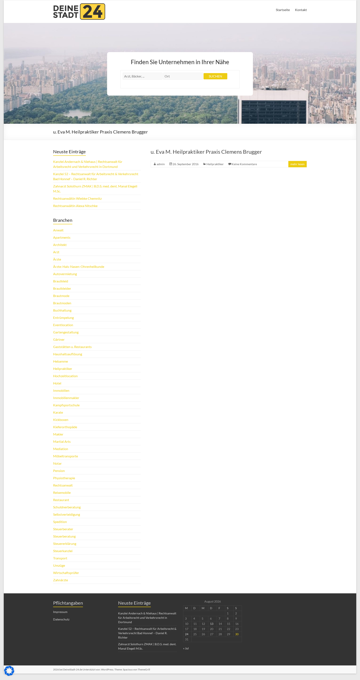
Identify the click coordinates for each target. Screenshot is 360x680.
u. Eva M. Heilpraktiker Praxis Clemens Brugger (206, 151)
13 (211, 623)
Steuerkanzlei (62, 551)
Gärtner (59, 339)
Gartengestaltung (66, 332)
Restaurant (61, 500)
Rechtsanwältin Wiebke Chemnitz (77, 198)
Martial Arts (62, 441)
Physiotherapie (64, 478)
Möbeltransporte (65, 456)
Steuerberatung (64, 536)
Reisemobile (62, 492)
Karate (58, 412)
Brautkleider (62, 288)
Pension (59, 471)
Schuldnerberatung (67, 507)
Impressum (60, 612)
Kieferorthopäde (65, 427)
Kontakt (301, 10)
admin (161, 164)
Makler (58, 434)
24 (186, 634)
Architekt (60, 245)
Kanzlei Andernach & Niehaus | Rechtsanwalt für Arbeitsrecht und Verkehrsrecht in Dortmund (147, 617)
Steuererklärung (64, 543)
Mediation (60, 449)
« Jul (186, 648)
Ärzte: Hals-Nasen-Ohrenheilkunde (78, 266)
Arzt (56, 252)
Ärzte (57, 259)
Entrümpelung (63, 317)
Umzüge (59, 565)
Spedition (60, 522)
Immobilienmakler (66, 398)
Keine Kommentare (244, 164)
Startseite (283, 10)
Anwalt (58, 230)
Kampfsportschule (66, 405)
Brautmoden (62, 303)
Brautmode (61, 296)
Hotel (57, 383)
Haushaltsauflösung (67, 354)
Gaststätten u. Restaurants (72, 347)
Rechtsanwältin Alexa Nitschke (75, 206)
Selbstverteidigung (66, 514)
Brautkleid (60, 281)
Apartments (61, 237)
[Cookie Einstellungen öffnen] (9, 674)
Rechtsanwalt (63, 485)
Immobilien (61, 390)
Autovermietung (65, 274)
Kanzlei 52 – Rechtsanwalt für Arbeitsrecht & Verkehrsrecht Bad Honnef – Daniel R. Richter (147, 633)
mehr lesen (297, 164)
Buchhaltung (62, 310)
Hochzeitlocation (65, 376)
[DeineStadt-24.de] (79, 5)
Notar (57, 463)
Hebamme (60, 361)
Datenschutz (61, 619)
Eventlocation (63, 325)
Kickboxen (60, 420)
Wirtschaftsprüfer (66, 573)
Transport (60, 558)
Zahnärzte (60, 580)
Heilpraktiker (215, 164)
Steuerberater (63, 529)
